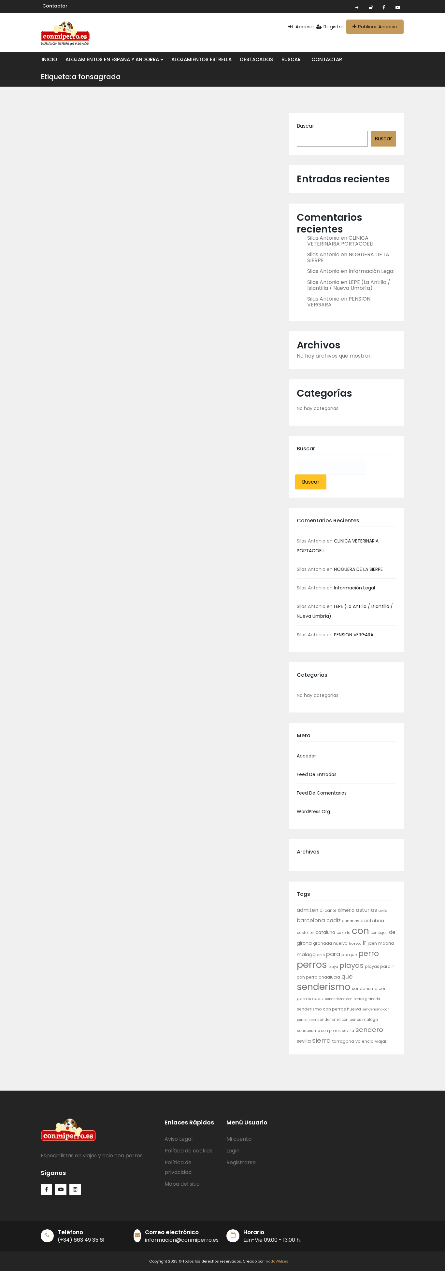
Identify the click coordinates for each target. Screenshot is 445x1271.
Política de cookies (188, 1150)
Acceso (304, 26)
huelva (340, 943)
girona (304, 943)
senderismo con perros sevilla (325, 1030)
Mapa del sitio (182, 1184)
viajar (381, 1041)
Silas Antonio (323, 238)
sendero (369, 1029)
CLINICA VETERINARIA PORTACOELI (340, 240)
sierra (321, 1040)
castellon (305, 932)
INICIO (49, 59)
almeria (346, 910)
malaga (306, 954)
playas (351, 965)
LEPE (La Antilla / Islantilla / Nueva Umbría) (348, 285)
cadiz (333, 920)
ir (364, 942)
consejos (379, 932)
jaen (372, 943)
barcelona (311, 920)
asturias (366, 910)
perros (312, 964)
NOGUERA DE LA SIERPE (358, 569)
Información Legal (372, 271)
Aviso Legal (179, 1139)
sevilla (304, 1041)
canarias (350, 921)
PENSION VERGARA (353, 634)
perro (368, 953)
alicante (328, 910)
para (333, 954)
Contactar (54, 6)
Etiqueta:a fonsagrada (81, 76)
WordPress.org (313, 811)
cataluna (325, 932)
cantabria (372, 920)
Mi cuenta (238, 1139)
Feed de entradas (317, 774)
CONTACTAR (326, 59)
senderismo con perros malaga (347, 1019)
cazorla (344, 932)
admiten (307, 910)
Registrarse (241, 1162)
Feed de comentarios (322, 793)
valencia (364, 1041)
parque (349, 954)
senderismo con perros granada (352, 998)
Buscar (305, 126)
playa (333, 966)
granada (322, 943)
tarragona (343, 1041)
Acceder (306, 756)
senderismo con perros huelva (329, 1009)
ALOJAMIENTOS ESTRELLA (201, 59)
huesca (355, 943)
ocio (321, 954)
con (360, 930)
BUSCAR (291, 59)
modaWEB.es (276, 1261)
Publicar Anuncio (377, 26)
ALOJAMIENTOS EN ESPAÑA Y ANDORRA (112, 59)
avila (382, 910)
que (346, 976)
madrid (386, 943)
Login (232, 1150)
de (392, 932)
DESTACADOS (256, 59)
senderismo (324, 987)
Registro (333, 26)
